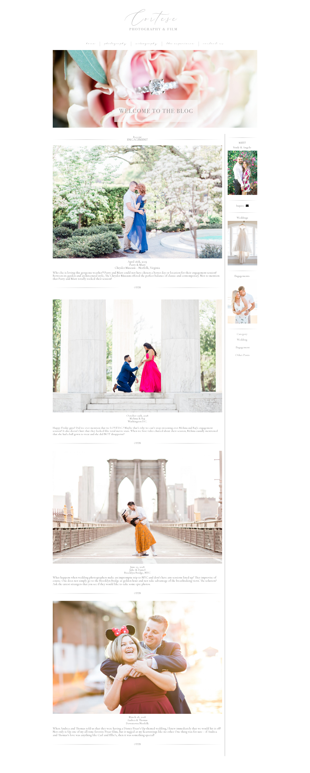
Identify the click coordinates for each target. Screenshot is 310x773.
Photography (115, 44)
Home (90, 44)
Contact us (213, 44)
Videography (146, 44)
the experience (180, 44)
